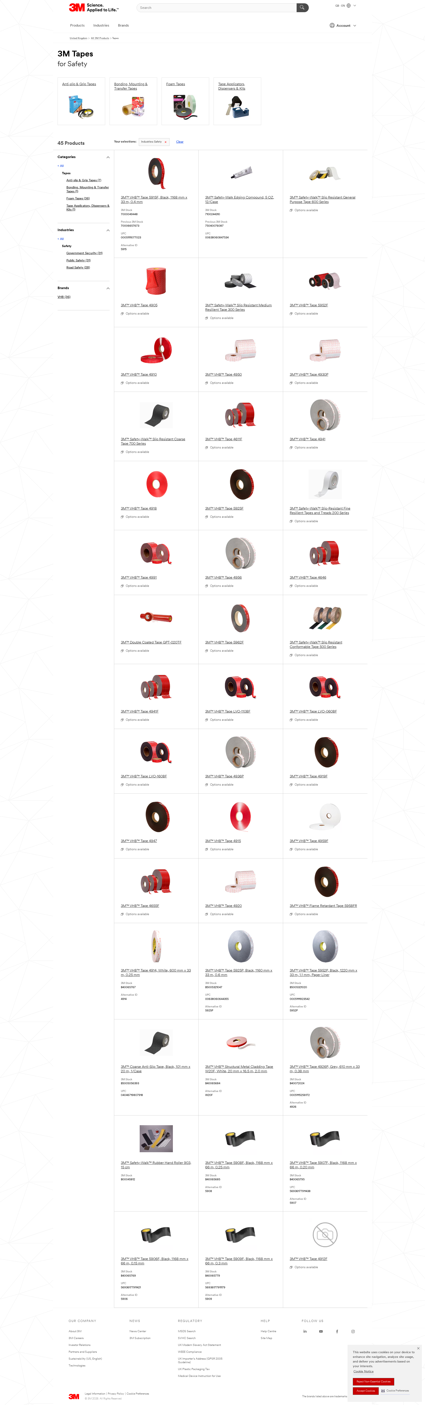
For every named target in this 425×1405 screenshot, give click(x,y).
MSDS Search (187, 1331)
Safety (151, 142)
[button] (395, 1391)
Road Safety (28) (78, 267)
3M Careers (76, 1338)
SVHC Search (187, 1338)
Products (77, 25)
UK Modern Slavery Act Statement (199, 1345)
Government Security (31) (84, 253)
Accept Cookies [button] (366, 1391)
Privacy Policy (116, 1394)
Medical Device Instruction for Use (199, 1376)
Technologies (77, 1365)
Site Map (266, 1338)
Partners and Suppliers (83, 1352)
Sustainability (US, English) (85, 1358)
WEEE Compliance (190, 1352)
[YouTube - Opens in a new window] (321, 1331)
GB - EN (340, 6)
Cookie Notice (364, 1371)
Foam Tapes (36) (78, 198)
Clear (180, 142)
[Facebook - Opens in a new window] (337, 1331)
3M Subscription (140, 1338)
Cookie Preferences (138, 1394)
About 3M (75, 1331)
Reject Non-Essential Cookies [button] (373, 1381)
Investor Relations (80, 1345)
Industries (101, 25)
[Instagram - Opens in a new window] (353, 1331)
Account (343, 26)
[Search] (303, 7)
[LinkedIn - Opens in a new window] (305, 1331)
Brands (123, 25)
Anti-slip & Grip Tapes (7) (83, 180)
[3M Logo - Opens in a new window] (94, 7)
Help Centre (268, 1331)
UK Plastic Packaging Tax (194, 1369)
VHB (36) (64, 297)
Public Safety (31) (78, 260)
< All (61, 166)
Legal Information (95, 1394)
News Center (137, 1331)
